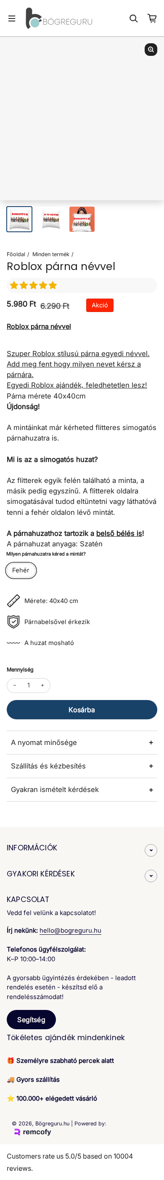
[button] (34, 285)
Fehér (20, 570)
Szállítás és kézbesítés (48, 766)
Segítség (31, 1019)
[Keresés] (134, 18)
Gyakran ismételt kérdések (55, 789)
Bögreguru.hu (52, 1123)
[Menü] (12, 18)
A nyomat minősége (44, 742)
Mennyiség (20, 669)
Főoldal (16, 254)
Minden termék (50, 254)
